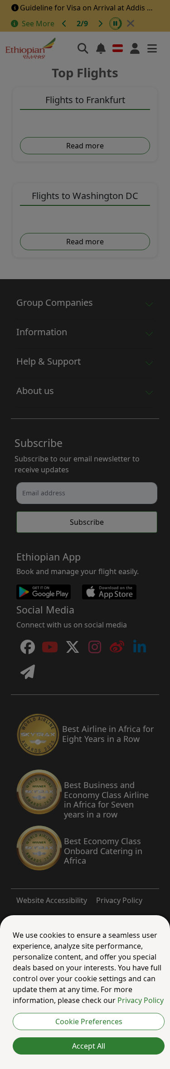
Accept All (88, 1046)
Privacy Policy (140, 1000)
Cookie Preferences (88, 1021)
